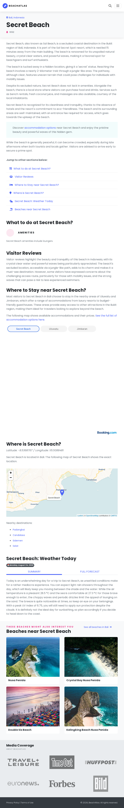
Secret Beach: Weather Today (33, 201)
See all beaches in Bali (96, 627)
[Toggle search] (110, 5)
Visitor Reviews (23, 177)
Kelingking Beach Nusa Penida (87, 730)
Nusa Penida (17, 680)
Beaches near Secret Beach (32, 209)
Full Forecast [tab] (90, 571)
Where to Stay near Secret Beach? (36, 185)
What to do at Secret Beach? (32, 168)
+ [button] (11, 473)
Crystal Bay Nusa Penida (83, 680)
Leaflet (80, 515)
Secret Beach (23, 328)
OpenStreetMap (92, 515)
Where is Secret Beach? (28, 193)
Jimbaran (82, 328)
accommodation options (40, 128)
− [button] (11, 478)
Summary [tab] (34, 571)
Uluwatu (53, 328)
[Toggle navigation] (117, 5)
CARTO (114, 515)
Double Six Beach (19, 730)
